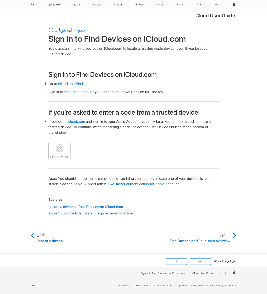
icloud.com (76, 121)
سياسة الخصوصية (162, 285)
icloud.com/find (70, 84)
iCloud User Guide (214, 16)
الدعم (223, 273)
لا (176, 261)
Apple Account (82, 92)
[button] (33, 4)
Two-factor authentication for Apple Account (143, 184)
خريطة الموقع (125, 285)
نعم (200, 261)
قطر (33, 285)
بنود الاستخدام (143, 285)
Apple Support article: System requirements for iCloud (91, 213)
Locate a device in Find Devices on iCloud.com (85, 207)
